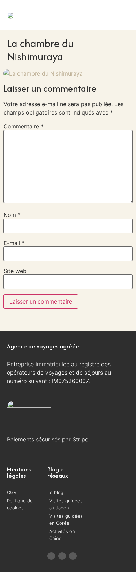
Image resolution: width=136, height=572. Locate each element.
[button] (109, 15)
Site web (15, 271)
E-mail (14, 243)
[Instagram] (62, 556)
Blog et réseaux (57, 472)
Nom (12, 215)
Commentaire (23, 126)
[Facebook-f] (51, 556)
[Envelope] (73, 556)
